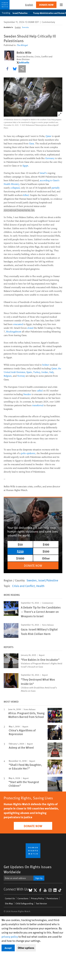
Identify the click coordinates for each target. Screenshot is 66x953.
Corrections (22, 898)
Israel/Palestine (20, 12)
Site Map (9, 903)
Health (40, 586)
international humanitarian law (19, 209)
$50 (20, 544)
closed (30, 327)
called (40, 390)
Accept (8, 948)
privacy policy (10, 936)
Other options (26, 948)
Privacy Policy (37, 898)
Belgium (8, 375)
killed (26, 195)
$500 (46, 551)
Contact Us (10, 898)
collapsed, (15, 187)
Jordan (44, 372)
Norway (21, 375)
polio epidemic (28, 453)
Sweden (27, 394)
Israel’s (43, 172)
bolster (45, 364)
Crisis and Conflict (23, 586)
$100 (46, 544)
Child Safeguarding (24, 903)
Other (46, 558)
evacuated (18, 324)
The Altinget (22, 45)
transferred (37, 405)
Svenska (25, 27)
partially (56, 187)
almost (18, 331)
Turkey (36, 372)
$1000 (20, 558)
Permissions (52, 898)
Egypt (25, 165)
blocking (10, 331)
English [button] (29, 4)
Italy (51, 372)
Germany (49, 158)
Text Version (41, 903)
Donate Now (46, 4)
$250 (20, 551)
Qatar (48, 136)
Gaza (31, 143)
